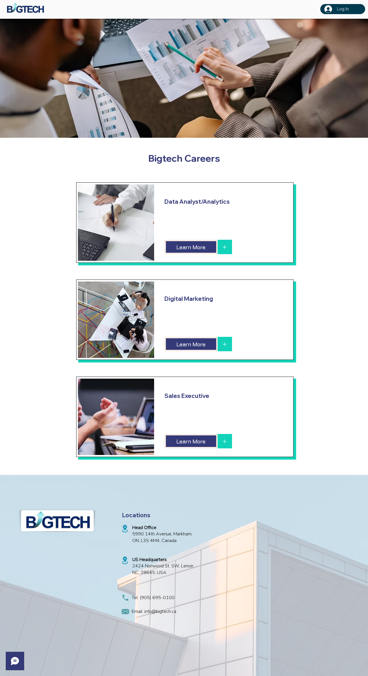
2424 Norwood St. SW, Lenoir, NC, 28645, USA (163, 569)
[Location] (125, 529)
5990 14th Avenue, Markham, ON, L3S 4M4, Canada (162, 537)
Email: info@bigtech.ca (154, 611)
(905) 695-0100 (157, 597)
